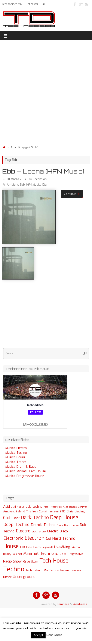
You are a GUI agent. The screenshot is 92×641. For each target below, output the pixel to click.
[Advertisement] (46, 91)
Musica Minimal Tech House (25, 471)
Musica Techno (16, 453)
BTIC (62, 511)
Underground (24, 576)
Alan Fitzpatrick (53, 507)
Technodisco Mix (12, 4)
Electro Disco (57, 531)
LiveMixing (62, 547)
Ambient (12, 184)
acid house (18, 507)
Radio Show (12, 561)
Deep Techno (16, 524)
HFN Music (33, 184)
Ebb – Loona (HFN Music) (43, 171)
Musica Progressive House (24, 476)
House (11, 546)
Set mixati (32, 4)
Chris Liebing (76, 511)
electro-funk (39, 531)
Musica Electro (16, 448)
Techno (13, 569)
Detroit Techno (43, 524)
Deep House (64, 517)
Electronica (38, 538)
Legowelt (47, 547)
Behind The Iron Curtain (32, 511)
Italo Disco (33, 547)
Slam (34, 561)
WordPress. (80, 604)
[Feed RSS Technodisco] (87, 4)
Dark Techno (35, 517)
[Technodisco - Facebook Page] (75, 4)
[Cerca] (44, 4)
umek (7, 577)
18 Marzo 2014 (16, 179)
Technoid (75, 570)
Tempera (63, 604)
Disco (60, 525)
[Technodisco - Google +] (81, 4)
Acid (6, 506)
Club (7, 517)
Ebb (22, 184)
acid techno (34, 507)
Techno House (59, 570)
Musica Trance (16, 462)
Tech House (53, 560)
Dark (16, 518)
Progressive (75, 554)
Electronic (13, 538)
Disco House (71, 525)
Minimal (17, 554)
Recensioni (40, 179)
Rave (26, 561)
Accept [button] (38, 635)
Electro (23, 531)
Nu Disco (61, 554)
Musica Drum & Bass (20, 467)
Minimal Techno (38, 553)
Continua (70, 194)
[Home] (4, 147)
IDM (44, 184)
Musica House (15, 457)
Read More (54, 635)
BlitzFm (54, 511)
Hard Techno (63, 538)
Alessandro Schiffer (75, 507)
